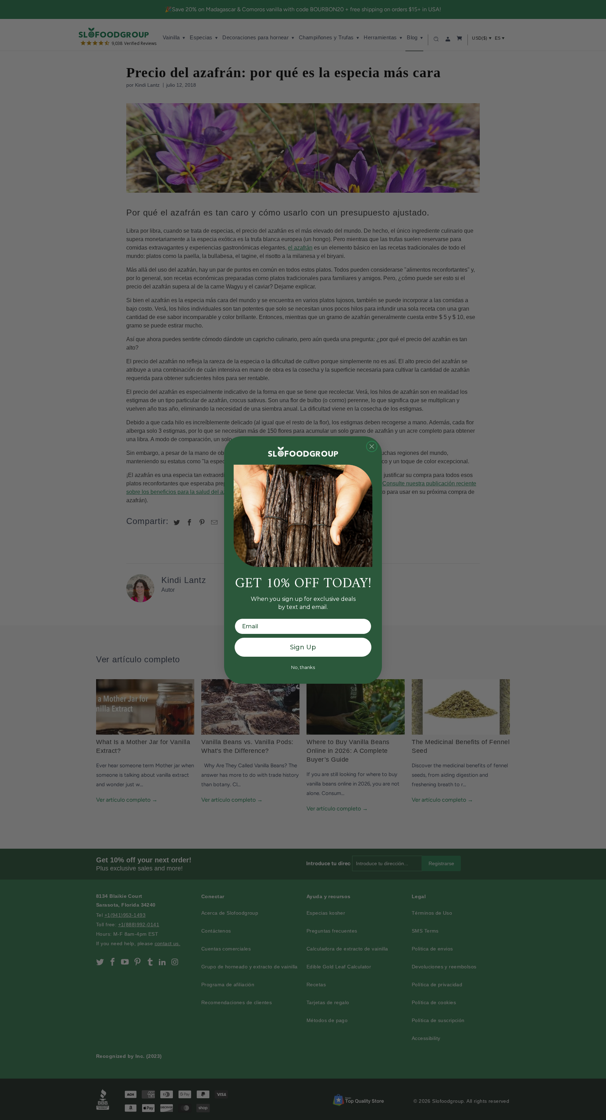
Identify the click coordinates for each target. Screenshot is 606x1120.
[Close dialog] (372, 446)
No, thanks (303, 667)
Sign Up (303, 647)
